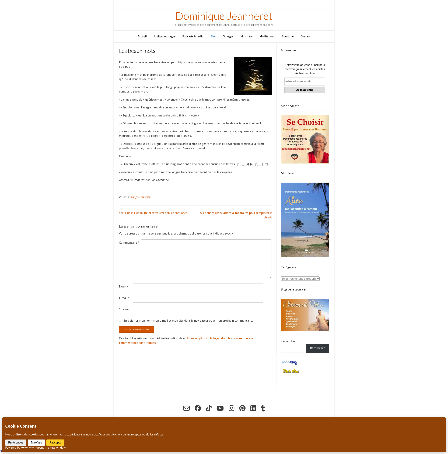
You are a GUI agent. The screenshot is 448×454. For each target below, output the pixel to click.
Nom (123, 286)
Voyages (228, 36)
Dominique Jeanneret (224, 15)
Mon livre (246, 36)
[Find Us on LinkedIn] (253, 408)
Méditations (267, 36)
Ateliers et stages (164, 36)
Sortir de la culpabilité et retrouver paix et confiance (153, 213)
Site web (124, 309)
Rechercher (288, 341)
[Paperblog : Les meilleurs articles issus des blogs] (289, 364)
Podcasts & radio (193, 36)
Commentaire (129, 242)
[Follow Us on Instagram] (231, 408)
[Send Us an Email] (186, 408)
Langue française (141, 197)
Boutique (288, 36)
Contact (305, 36)
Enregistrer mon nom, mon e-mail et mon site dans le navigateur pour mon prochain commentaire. (188, 320)
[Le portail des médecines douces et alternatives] (291, 372)
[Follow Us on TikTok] (209, 408)
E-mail (124, 298)
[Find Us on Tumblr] (263, 408)
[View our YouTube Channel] (220, 408)
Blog (213, 36)
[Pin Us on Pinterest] (242, 408)
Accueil (142, 36)
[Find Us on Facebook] (198, 408)
